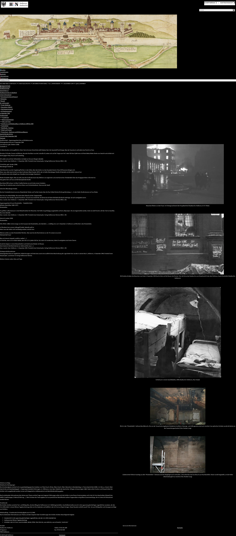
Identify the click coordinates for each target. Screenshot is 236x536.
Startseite (13, 83)
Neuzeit (3, 101)
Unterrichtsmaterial (39, 83)
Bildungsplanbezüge (8, 119)
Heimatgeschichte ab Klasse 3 (9, 97)
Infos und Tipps (6, 121)
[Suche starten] (233, 10)
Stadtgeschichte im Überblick (8, 93)
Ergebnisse (6, 117)
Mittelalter (4, 99)
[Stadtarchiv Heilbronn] (14, 5)
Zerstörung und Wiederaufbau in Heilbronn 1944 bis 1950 (17, 124)
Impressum (62, 535)
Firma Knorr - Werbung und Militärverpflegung (14, 132)
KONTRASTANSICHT (227, 3)
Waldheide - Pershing (7, 128)
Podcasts (2, 138)
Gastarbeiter (4, 126)
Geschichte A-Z (4, 90)
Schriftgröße (209, 3)
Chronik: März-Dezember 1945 (8, 136)
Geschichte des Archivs (6, 134)
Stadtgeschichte (24, 83)
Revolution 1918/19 (6, 107)
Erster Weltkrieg (5, 105)
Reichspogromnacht (7, 109)
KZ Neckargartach (6, 111)
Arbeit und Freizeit (6, 130)
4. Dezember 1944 (68, 83)
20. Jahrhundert (55, 83)
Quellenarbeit (81, 83)
